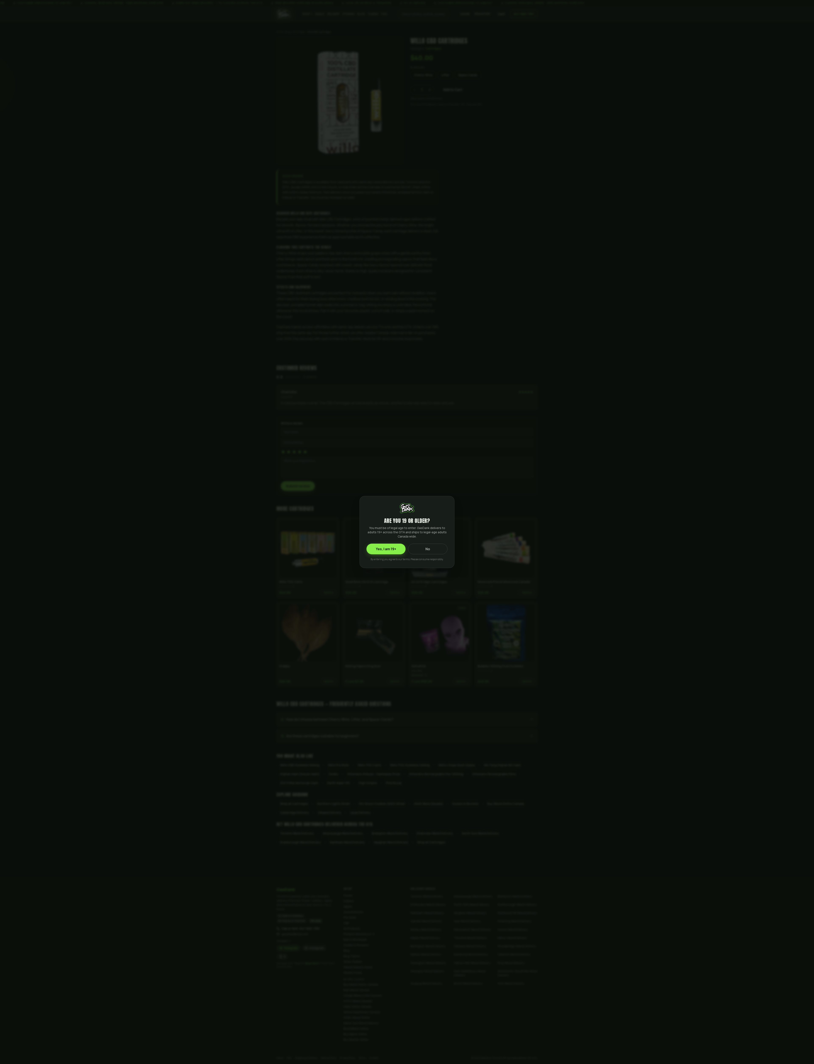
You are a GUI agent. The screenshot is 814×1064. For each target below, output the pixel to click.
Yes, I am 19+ (386, 549)
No (427, 549)
